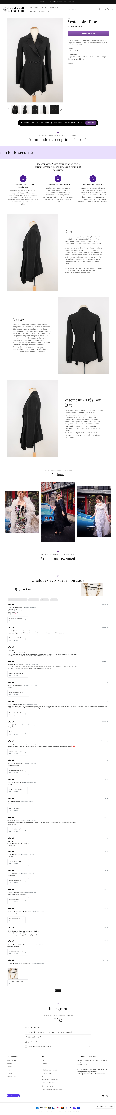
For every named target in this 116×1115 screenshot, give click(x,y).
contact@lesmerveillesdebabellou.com (91, 1074)
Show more (58, 991)
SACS (8, 1070)
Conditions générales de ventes (52, 1089)
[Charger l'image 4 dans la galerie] (44, 109)
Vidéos (46, 122)
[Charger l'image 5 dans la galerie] (54, 109)
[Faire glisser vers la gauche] (8, 109)
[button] (44, 7)
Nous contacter (47, 1067)
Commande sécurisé (30, 122)
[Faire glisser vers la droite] (61, 109)
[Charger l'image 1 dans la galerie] (15, 109)
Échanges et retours (48, 1083)
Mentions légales (47, 1086)
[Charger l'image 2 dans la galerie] (25, 109)
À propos (44, 1063)
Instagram (71, 122)
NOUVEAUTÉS (11, 1060)
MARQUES (10, 1063)
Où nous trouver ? (47, 1073)
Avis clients (58, 122)
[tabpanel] (58, 796)
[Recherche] (100, 9)
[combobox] (84, 9)
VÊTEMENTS (11, 1073)
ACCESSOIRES (11, 1076)
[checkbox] (54, 599)
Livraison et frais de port (50, 1079)
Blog (43, 1060)
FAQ (82, 122)
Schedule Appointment (49, 1070)
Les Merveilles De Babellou (48, 1111)
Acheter (91, 122)
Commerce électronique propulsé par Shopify (68, 1111)
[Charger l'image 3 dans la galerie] (34, 109)
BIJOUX (9, 1067)
